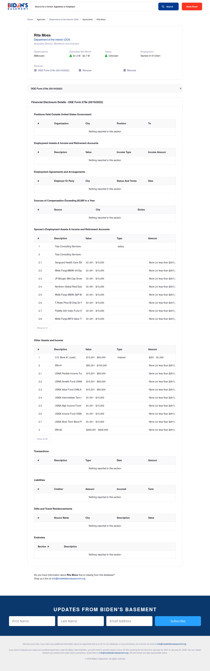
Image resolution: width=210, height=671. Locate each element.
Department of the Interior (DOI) (64, 19)
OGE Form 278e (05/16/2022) (53, 70)
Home (30, 19)
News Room (192, 6)
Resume (87, 70)
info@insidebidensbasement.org (68, 578)
